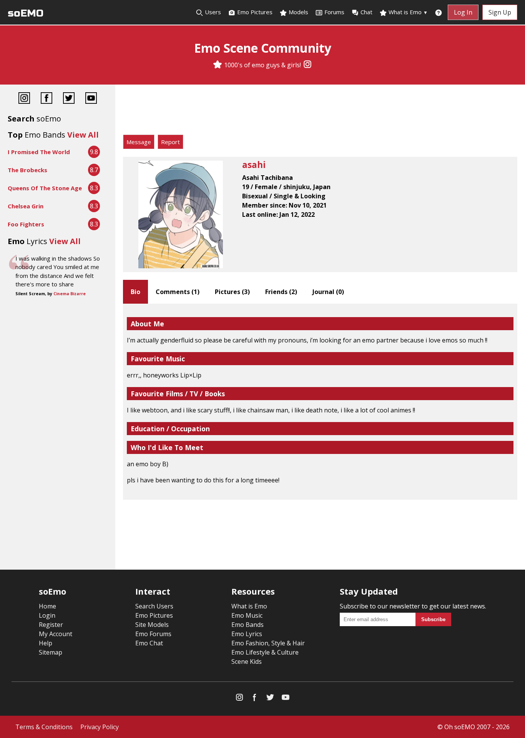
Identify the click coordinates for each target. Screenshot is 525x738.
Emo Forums (153, 634)
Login (47, 615)
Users (212, 12)
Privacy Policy (99, 727)
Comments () (177, 292)
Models (297, 12)
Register (51, 624)
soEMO (25, 13)
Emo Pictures (254, 12)
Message (138, 142)
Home (47, 606)
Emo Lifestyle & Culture (265, 652)
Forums (334, 12)
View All (83, 135)
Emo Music (246, 615)
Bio (135, 292)
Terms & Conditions (44, 727)
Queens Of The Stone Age (45, 188)
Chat (366, 12)
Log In (463, 12)
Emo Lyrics (246, 634)
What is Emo (407, 12)
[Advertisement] (320, 111)
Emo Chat (149, 643)
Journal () (328, 292)
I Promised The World (39, 152)
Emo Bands (247, 624)
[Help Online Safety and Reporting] (438, 12)
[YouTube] (91, 99)
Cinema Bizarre (69, 293)
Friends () (281, 292)
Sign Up (499, 12)
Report (170, 142)
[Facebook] (46, 99)
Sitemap (50, 652)
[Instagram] (307, 65)
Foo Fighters (26, 224)
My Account (55, 634)
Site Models (152, 624)
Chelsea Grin (25, 206)
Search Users (154, 606)
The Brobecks (27, 170)
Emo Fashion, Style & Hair (268, 643)
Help (45, 643)
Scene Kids (246, 661)
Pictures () (232, 292)
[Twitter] (69, 99)
